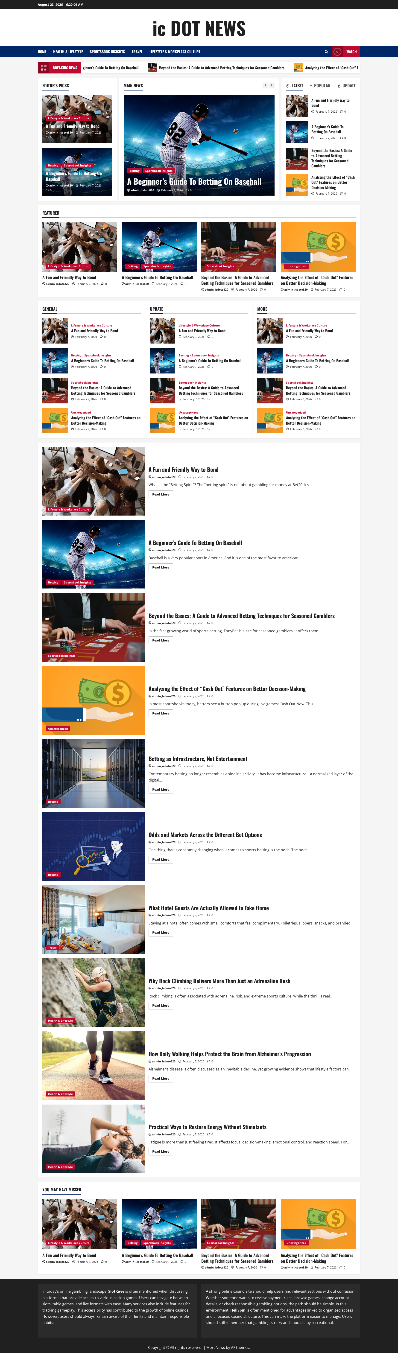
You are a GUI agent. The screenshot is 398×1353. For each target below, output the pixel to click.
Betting (53, 165)
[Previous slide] (265, 85)
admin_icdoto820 (142, 190)
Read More (162, 495)
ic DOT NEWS (199, 27)
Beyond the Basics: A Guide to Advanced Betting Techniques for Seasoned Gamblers (159, 67)
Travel (137, 51)
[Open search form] (326, 51)
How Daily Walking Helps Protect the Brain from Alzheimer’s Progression (93, 1065)
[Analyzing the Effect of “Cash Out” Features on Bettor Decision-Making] (318, 247)
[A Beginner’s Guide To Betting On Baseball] (159, 247)
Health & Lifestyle (68, 51)
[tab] (294, 86)
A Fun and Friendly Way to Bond (73, 126)
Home (42, 51)
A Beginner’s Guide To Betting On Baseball (74, 176)
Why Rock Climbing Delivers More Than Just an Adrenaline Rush (93, 992)
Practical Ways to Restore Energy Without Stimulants (93, 1139)
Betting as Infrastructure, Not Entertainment (93, 773)
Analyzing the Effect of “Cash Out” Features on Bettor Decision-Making (295, 67)
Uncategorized (296, 266)
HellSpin (238, 1310)
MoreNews (215, 1347)
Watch (351, 51)
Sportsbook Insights (107, 51)
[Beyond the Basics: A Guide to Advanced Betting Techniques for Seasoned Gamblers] (199, 145)
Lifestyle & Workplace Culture (174, 51)
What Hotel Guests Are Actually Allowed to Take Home (93, 919)
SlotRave (116, 1291)
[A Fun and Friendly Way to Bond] (79, 247)
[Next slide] (272, 85)
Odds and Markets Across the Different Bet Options (93, 846)
